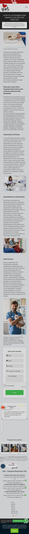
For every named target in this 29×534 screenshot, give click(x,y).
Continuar (14, 530)
